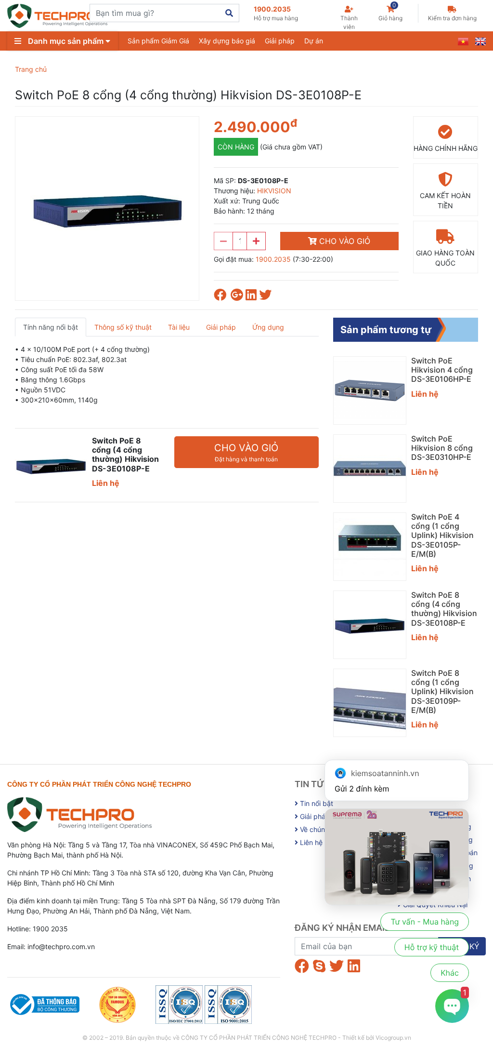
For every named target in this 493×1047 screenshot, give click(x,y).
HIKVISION (274, 191)
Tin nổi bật (315, 803)
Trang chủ (31, 69)
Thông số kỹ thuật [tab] (123, 327)
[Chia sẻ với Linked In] (252, 297)
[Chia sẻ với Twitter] (266, 297)
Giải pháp (280, 41)
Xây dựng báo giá (227, 41)
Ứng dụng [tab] (268, 327)
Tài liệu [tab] (179, 327)
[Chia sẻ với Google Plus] (238, 297)
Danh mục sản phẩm (65, 41)
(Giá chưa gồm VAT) (291, 147)
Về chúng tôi (318, 829)
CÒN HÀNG (236, 147)
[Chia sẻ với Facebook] (222, 297)
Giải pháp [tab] (221, 327)
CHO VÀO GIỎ (343, 241)
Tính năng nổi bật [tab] (50, 327)
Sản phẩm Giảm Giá (158, 41)
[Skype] (319, 966)
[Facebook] (302, 966)
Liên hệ (310, 842)
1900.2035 (276, 13)
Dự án (313, 41)
